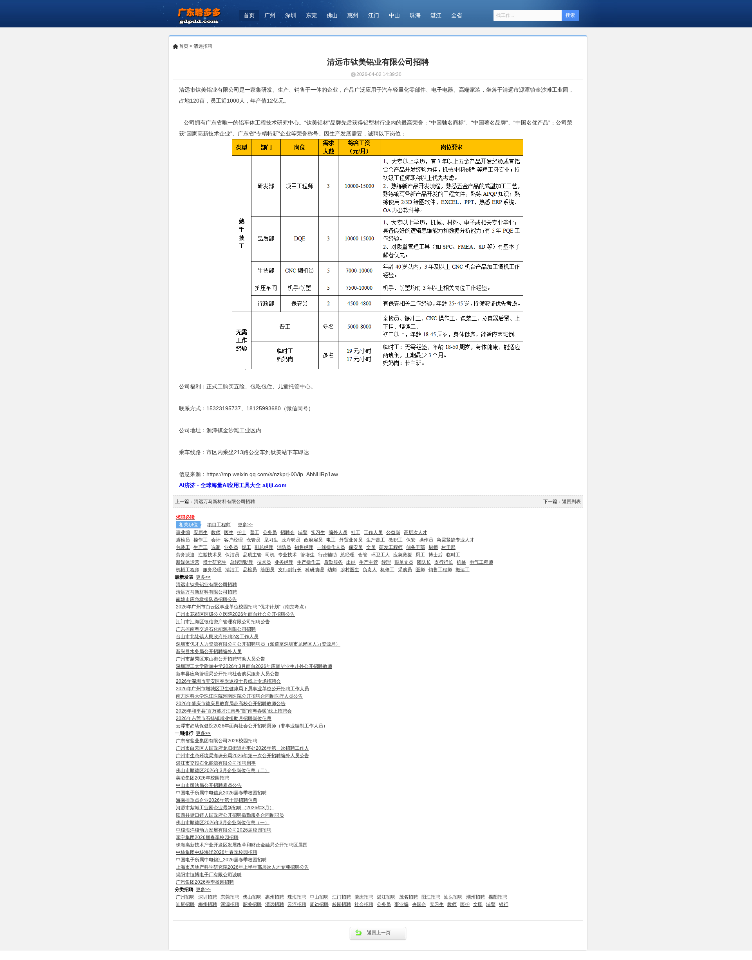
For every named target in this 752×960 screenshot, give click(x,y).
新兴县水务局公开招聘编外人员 (209, 651)
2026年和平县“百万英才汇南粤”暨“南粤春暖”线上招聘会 (234, 711)
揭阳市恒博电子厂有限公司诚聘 (209, 874)
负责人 (370, 569)
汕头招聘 (453, 897)
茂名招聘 (408, 897)
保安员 (356, 547)
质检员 (183, 540)
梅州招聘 (207, 904)
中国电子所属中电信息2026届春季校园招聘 (221, 793)
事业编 (183, 532)
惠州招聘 (274, 897)
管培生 (307, 555)
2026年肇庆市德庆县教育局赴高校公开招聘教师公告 (231, 703)
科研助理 (314, 569)
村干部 (448, 547)
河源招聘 (230, 904)
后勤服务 (333, 562)
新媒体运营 (187, 562)
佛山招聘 (252, 897)
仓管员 (253, 540)
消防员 (284, 547)
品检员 (250, 569)
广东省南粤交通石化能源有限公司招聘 (216, 629)
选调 (216, 547)
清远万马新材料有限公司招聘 (224, 501)
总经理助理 (241, 562)
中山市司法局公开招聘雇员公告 (209, 785)
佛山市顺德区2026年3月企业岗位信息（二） (222, 770)
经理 (386, 562)
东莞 (311, 15)
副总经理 (264, 547)
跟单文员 (403, 562)
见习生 (271, 540)
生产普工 (375, 540)
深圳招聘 (207, 897)
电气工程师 (481, 562)
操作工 (200, 540)
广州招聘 (185, 897)
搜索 (570, 15)
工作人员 (373, 532)
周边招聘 (319, 904)
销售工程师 (440, 569)
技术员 (264, 562)
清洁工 (232, 569)
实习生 (318, 532)
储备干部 (415, 547)
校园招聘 (341, 904)
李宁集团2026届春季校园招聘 (207, 837)
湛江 (435, 15)
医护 (465, 904)
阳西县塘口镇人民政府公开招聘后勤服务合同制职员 (230, 815)
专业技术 (287, 555)
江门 (373, 15)
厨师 (433, 547)
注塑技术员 (210, 555)
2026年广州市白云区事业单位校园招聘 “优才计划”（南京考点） (242, 607)
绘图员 (267, 569)
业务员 (231, 547)
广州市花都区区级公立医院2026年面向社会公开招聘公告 (235, 614)
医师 (420, 569)
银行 (503, 904)
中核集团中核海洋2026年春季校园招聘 (216, 852)
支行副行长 (290, 569)
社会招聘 (363, 904)
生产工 (200, 547)
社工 (355, 532)
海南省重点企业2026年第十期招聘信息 (216, 800)
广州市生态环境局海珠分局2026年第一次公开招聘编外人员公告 (242, 755)
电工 (331, 540)
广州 (269, 15)
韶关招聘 (252, 904)
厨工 (420, 555)
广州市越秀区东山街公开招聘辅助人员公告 (220, 659)
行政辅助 (327, 555)
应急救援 (402, 555)
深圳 (290, 15)
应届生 (200, 532)
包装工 (183, 547)
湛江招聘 (386, 897)
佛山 (332, 15)
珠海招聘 (296, 897)
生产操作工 (308, 562)
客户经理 (233, 540)
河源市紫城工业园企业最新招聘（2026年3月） (225, 807)
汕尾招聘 (185, 904)
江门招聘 (341, 897)
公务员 (270, 532)
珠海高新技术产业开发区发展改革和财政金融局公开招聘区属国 (241, 845)
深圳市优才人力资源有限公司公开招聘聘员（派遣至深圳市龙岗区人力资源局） (258, 644)
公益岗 (393, 532)
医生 (228, 532)
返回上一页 (378, 932)
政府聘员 (291, 540)
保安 (411, 540)
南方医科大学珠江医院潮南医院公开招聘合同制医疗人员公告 (239, 696)
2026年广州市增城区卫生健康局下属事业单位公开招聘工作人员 (242, 688)
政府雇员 (313, 540)
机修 (461, 562)
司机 (270, 555)
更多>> (245, 524)
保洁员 (232, 555)
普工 (254, 532)
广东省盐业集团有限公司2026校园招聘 (216, 740)
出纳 (351, 562)
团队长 (424, 562)
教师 (216, 532)
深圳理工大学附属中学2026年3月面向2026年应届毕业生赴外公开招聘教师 (254, 666)
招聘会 (287, 532)
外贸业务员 (351, 540)
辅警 (302, 532)
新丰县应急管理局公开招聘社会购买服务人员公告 (227, 674)
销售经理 (304, 547)
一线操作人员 (331, 547)
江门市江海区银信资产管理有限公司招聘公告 (223, 621)
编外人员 (338, 532)
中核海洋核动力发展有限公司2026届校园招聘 (223, 830)
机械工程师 (187, 569)
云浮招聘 (296, 904)
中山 (394, 15)
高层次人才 (415, 532)
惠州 (352, 15)
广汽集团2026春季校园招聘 (205, 882)
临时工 (453, 555)
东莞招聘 (230, 897)
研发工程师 (391, 547)
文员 (371, 547)
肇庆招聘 (363, 897)
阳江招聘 (430, 897)
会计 (216, 540)
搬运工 (463, 569)
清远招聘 (202, 46)
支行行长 (443, 562)
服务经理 (212, 569)
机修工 (387, 569)
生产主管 (368, 562)
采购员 (405, 569)
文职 (478, 904)
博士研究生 (214, 562)
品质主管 (252, 555)
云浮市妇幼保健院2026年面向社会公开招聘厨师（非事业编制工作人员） (252, 726)
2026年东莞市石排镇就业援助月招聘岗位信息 (223, 718)
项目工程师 (219, 524)
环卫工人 (380, 555)
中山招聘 (319, 897)
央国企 (419, 904)
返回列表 (571, 501)
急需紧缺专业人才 (455, 540)
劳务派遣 (185, 555)
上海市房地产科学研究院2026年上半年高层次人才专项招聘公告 (242, 867)
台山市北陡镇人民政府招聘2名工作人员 (217, 636)
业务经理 (284, 562)
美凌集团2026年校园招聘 (202, 778)
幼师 (332, 569)
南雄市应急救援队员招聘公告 (206, 599)
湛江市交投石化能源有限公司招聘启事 (216, 763)
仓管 (362, 555)
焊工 (246, 547)
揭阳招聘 (497, 897)
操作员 (426, 540)
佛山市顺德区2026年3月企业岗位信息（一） (222, 822)
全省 (456, 15)
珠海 (415, 15)
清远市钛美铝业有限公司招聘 (206, 584)
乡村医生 (349, 569)
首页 (249, 15)
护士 (241, 532)
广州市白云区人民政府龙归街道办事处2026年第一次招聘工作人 (242, 748)
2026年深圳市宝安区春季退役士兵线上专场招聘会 (228, 681)
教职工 (396, 540)
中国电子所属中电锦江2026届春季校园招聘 (221, 860)
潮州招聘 (475, 897)
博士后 (435, 555)
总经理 (347, 555)
